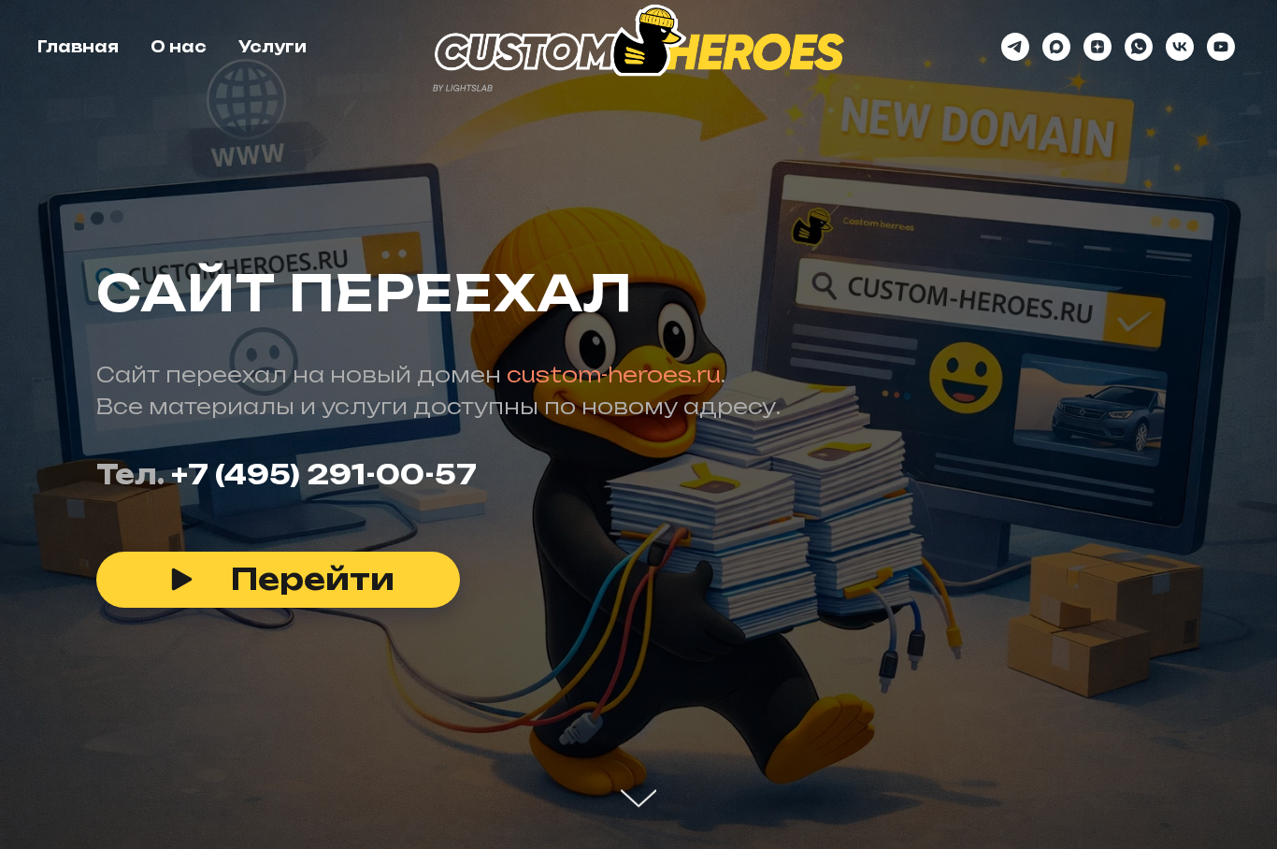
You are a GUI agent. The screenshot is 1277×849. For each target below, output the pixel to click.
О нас (179, 46)
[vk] (1180, 47)
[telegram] (1015, 47)
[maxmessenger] (1056, 47)
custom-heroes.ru (614, 374)
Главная (78, 46)
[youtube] (1221, 47)
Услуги (272, 46)
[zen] (1097, 47)
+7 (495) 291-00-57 (324, 474)
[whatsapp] (1139, 47)
